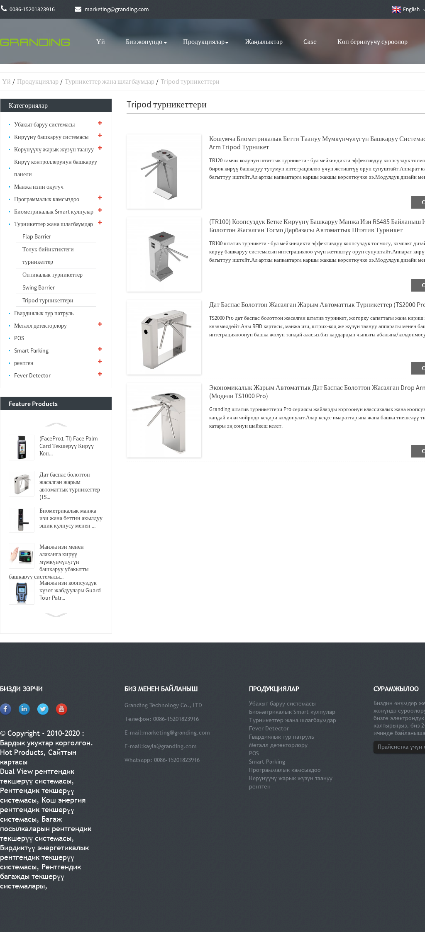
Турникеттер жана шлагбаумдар (109, 81)
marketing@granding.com (176, 732)
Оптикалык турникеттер (52, 274)
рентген (24, 363)
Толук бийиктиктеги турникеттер (48, 255)
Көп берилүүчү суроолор (372, 41)
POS (19, 338)
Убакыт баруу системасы (44, 124)
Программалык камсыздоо (46, 199)
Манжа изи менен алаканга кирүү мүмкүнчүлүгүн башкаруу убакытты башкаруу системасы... (48, 561)
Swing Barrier (38, 287)
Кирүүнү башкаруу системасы (51, 137)
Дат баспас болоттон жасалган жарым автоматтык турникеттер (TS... (69, 486)
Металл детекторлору (40, 325)
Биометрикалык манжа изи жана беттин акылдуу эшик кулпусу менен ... (71, 518)
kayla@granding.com (170, 746)
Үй (100, 41)
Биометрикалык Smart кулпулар (53, 211)
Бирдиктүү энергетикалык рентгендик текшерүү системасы (44, 857)
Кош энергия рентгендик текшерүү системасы (42, 809)
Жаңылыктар (264, 41)
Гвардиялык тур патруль (43, 313)
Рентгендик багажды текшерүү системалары (40, 876)
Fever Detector (32, 375)
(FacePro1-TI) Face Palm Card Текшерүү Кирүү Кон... (68, 446)
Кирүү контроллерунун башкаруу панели (55, 168)
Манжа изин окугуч (39, 186)
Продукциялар (204, 41)
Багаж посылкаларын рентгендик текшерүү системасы (45, 828)
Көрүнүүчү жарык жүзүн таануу (54, 149)
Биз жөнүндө (144, 41)
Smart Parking (31, 350)
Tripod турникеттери (190, 81)
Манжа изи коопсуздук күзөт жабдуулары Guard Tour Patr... (70, 590)
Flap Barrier (36, 236)
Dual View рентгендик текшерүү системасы (37, 776)
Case (310, 41)
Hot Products (21, 752)
